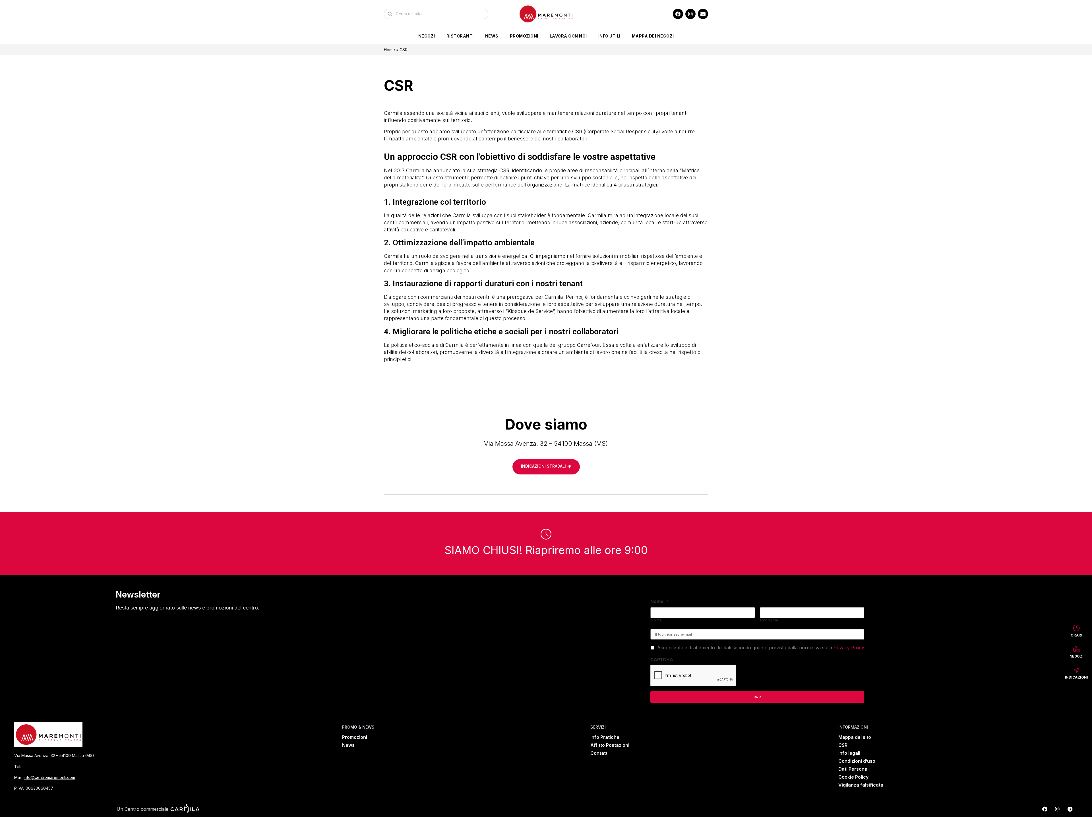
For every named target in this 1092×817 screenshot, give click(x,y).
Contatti (599, 753)
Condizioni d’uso (856, 761)
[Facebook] (678, 14)
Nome (659, 601)
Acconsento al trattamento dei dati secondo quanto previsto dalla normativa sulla (760, 647)
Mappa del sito (854, 737)
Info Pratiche (604, 737)
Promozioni (524, 36)
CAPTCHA (661, 659)
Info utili (609, 36)
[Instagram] (690, 14)
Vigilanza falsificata (860, 785)
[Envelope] (703, 14)
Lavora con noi (568, 36)
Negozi (426, 36)
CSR (842, 745)
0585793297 (37, 766)
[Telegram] (1070, 809)
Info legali (849, 753)
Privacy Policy (849, 647)
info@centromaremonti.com (49, 777)
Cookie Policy (853, 777)
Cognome (769, 620)
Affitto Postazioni (609, 745)
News (492, 36)
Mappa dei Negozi (653, 36)
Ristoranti (460, 36)
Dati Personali (854, 769)
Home (389, 49)
